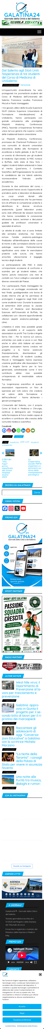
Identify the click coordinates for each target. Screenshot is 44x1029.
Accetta (22, 1006)
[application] (22, 955)
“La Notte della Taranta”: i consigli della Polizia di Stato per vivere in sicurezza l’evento (22, 761)
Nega (22, 1013)
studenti (34, 442)
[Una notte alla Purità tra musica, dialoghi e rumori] (8, 779)
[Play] (8, 962)
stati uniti (24, 441)
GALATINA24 (22, 14)
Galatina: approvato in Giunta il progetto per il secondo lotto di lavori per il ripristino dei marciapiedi (22, 712)
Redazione (25, 85)
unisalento (7, 445)
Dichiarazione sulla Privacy (27, 1026)
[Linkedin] (23, 430)
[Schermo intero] (35, 962)
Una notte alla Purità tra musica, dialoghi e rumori (28, 780)
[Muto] (31, 962)
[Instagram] (9, 430)
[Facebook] (4, 430)
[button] (40, 974)
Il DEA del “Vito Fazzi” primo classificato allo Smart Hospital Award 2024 (7, 468)
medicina (14, 442)
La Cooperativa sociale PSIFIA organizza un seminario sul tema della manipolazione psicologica (35, 467)
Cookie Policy (10, 1026)
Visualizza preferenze (22, 1020)
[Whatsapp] (18, 430)
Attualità (19, 436)
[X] (14, 430)
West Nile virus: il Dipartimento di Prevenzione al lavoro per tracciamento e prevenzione (21, 689)
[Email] (33, 430)
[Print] (28, 430)
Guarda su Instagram (22, 866)
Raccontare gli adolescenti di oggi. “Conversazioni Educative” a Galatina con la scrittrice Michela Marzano (21, 736)
